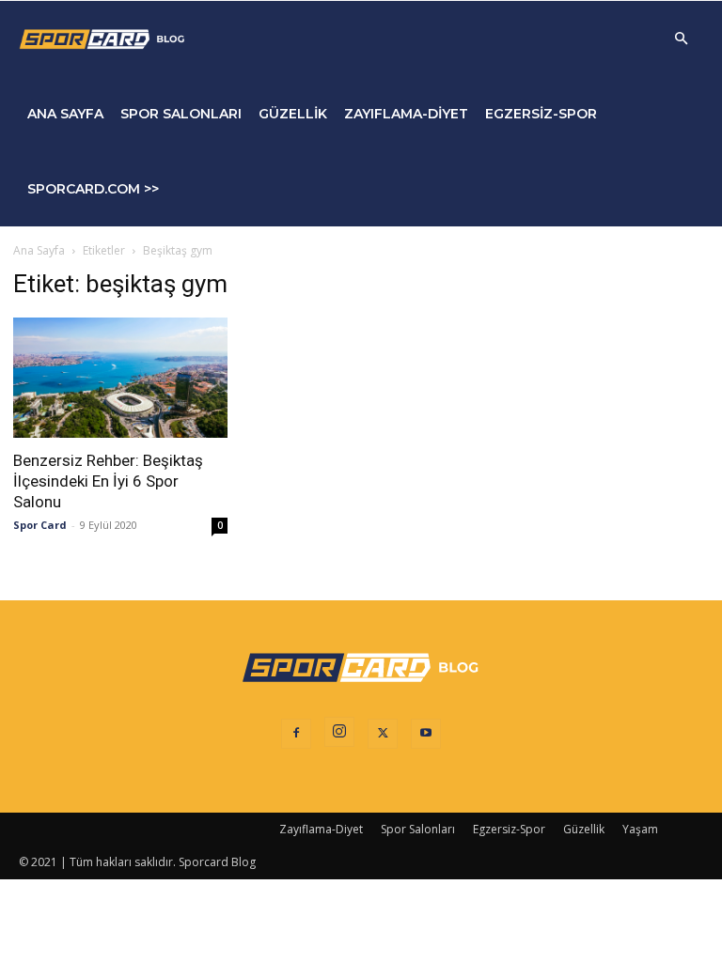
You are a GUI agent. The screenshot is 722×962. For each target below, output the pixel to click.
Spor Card (40, 525)
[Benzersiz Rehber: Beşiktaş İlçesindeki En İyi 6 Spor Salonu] (120, 378)
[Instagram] (339, 732)
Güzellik (293, 113)
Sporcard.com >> (93, 188)
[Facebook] (296, 734)
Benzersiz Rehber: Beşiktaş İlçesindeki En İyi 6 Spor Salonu (108, 481)
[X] (383, 734)
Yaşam (640, 829)
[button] (680, 39)
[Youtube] (426, 734)
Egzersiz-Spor (541, 113)
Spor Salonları (181, 113)
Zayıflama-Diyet (406, 113)
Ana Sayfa (65, 113)
